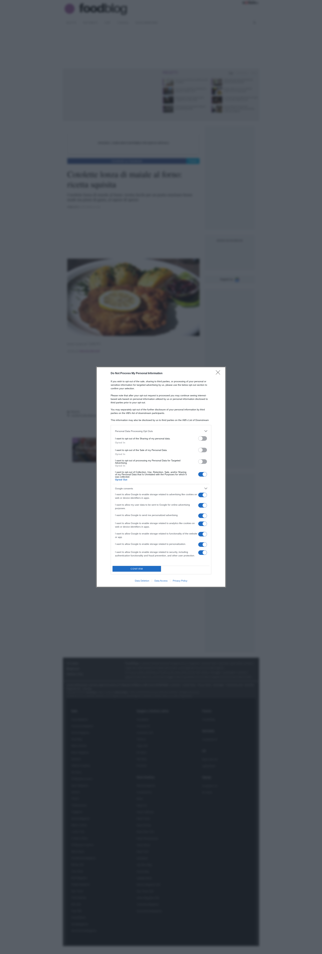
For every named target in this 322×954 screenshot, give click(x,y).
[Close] (219, 373)
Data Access (161, 580)
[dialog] (161, 477)
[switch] (202, 438)
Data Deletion (142, 580)
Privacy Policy (180, 580)
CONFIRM (137, 569)
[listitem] (161, 431)
